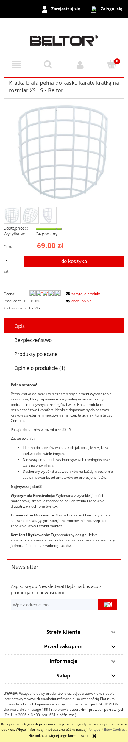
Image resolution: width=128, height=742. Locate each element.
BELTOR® (32, 300)
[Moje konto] (80, 64)
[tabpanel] (64, 465)
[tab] (64, 326)
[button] (16, 64)
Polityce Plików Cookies (107, 729)
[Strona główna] (64, 38)
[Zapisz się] (107, 604)
